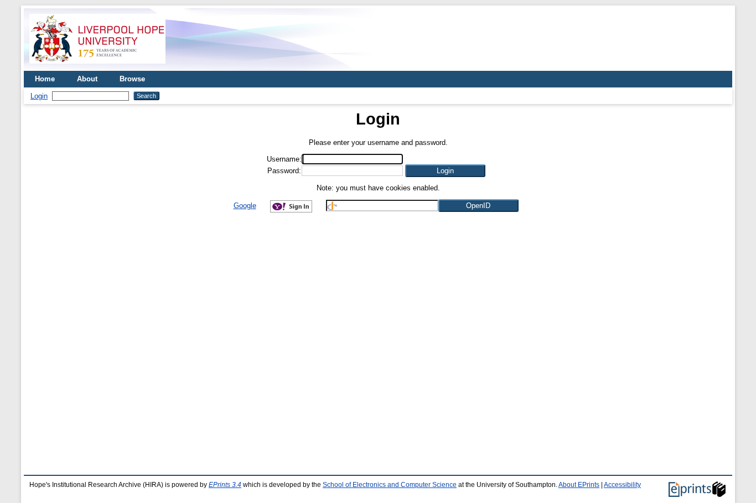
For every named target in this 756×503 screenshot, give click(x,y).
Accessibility (622, 484)
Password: (284, 171)
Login (39, 96)
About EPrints (578, 484)
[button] (445, 170)
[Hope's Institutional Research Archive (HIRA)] (97, 67)
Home (45, 79)
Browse (132, 79)
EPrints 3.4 (225, 484)
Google (245, 205)
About (87, 79)
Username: (284, 159)
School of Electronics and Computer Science (390, 484)
